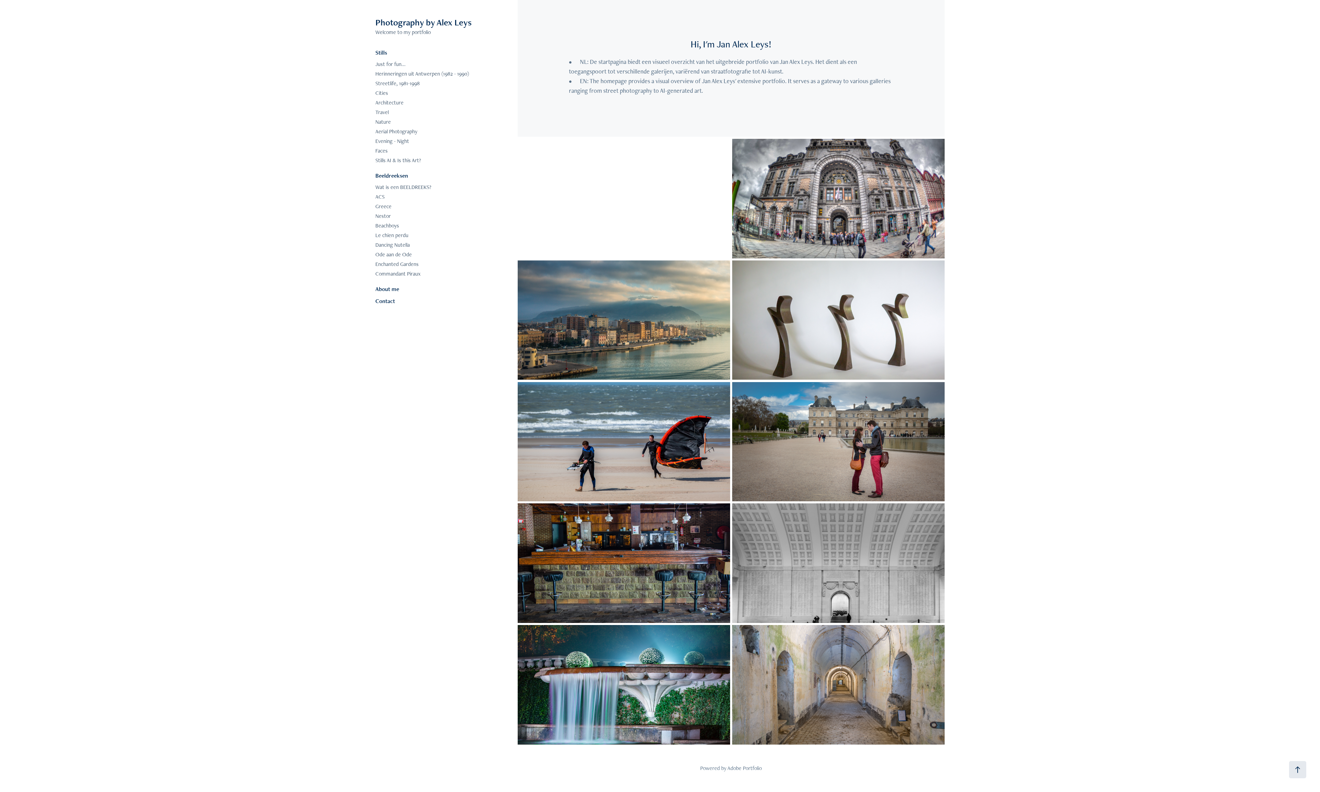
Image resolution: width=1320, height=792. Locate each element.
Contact (385, 301)
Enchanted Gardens (397, 264)
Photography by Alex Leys (423, 22)
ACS (380, 196)
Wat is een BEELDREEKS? (403, 187)
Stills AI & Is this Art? (398, 160)
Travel (382, 112)
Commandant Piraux (397, 273)
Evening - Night (392, 141)
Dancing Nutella (392, 244)
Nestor (383, 216)
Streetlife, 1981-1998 (397, 83)
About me (387, 289)
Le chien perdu (391, 235)
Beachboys (387, 225)
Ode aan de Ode (393, 254)
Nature (383, 121)
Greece (383, 206)
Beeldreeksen (391, 175)
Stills (381, 52)
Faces (381, 150)
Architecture (389, 102)
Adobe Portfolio (744, 768)
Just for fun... (390, 64)
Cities (381, 93)
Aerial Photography (396, 131)
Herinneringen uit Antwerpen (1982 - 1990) (422, 73)
